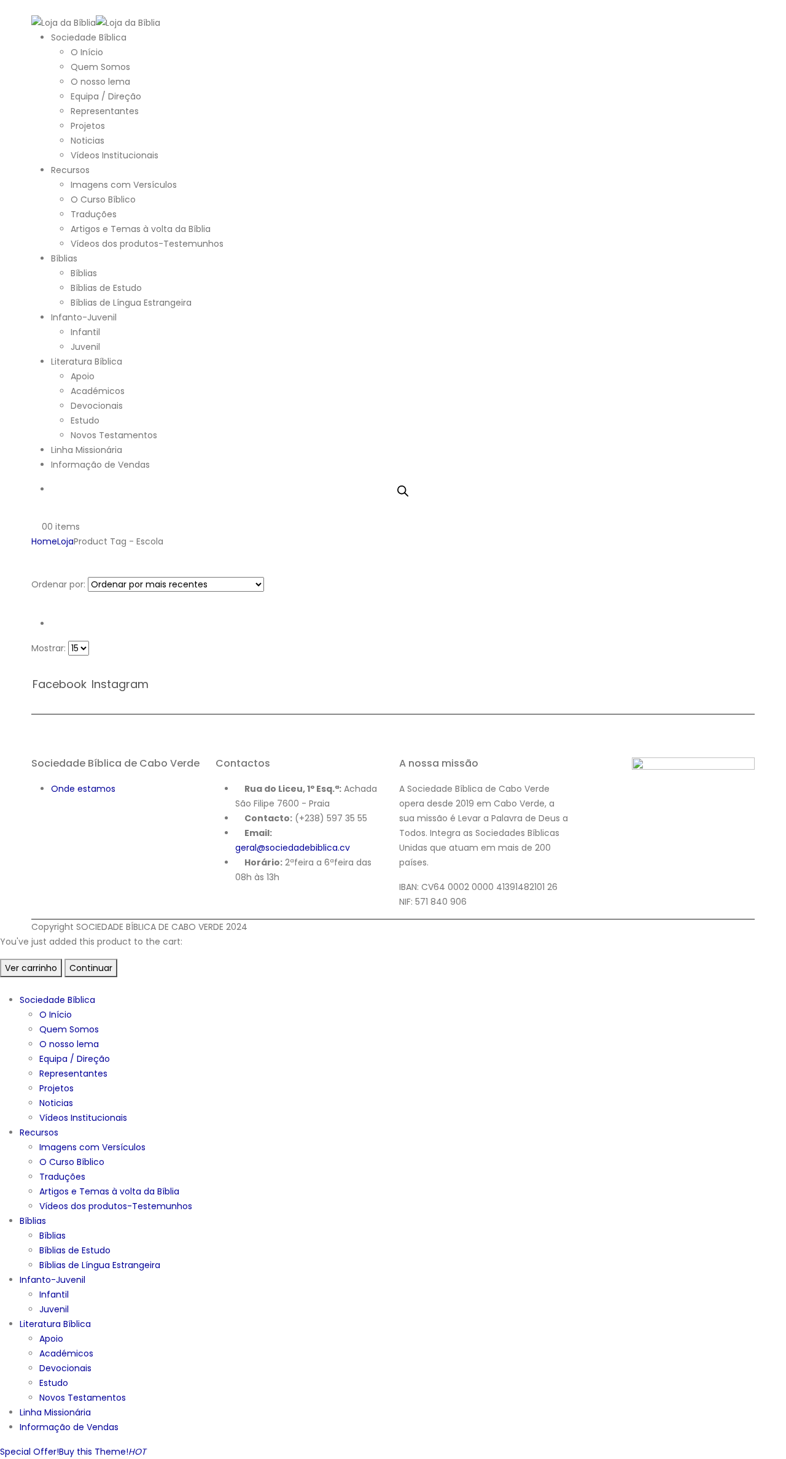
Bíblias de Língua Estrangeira (131, 302)
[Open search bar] (403, 490)
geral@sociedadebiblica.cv (292, 848)
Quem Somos (100, 67)
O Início (87, 52)
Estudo (85, 420)
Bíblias (64, 258)
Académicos (98, 391)
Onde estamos (83, 789)
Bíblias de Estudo (106, 288)
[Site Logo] (95, 22)
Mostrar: (48, 648)
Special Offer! (29, 1451)
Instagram (120, 684)
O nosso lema (100, 81)
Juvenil (85, 347)
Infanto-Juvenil (84, 317)
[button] (34, 7)
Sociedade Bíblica (88, 37)
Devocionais (97, 406)
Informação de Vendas (100, 465)
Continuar (90, 968)
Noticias (87, 140)
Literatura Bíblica (86, 361)
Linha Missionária (86, 450)
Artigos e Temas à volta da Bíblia (141, 229)
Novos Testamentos (114, 435)
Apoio (83, 376)
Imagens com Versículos (124, 185)
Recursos (70, 170)
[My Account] (36, 512)
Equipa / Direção (106, 96)
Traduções (94, 214)
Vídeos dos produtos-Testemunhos (147, 244)
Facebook (60, 684)
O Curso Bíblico (103, 199)
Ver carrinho (31, 968)
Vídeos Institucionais (114, 155)
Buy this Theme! (102, 1451)
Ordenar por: (58, 584)
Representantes (105, 111)
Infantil (85, 332)
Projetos (88, 126)
